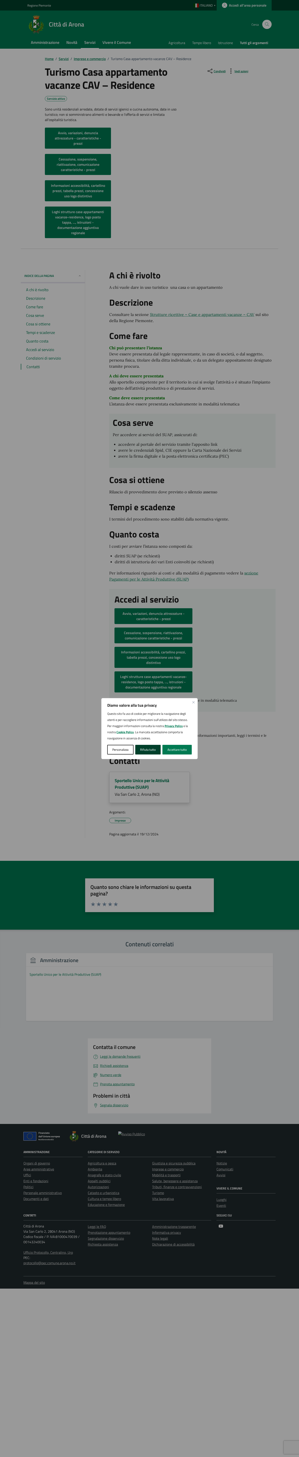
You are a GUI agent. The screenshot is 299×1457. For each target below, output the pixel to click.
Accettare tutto (177, 749)
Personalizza (120, 749)
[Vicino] (193, 702)
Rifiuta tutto (148, 749)
